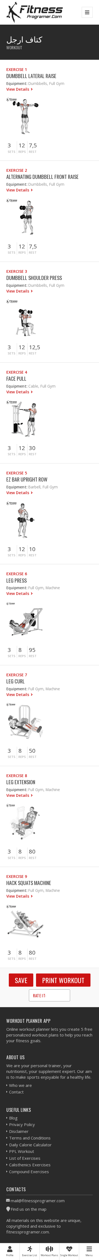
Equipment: (16, 83)
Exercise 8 (16, 775)
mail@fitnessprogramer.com (38, 1200)
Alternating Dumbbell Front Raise (42, 176)
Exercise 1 (16, 69)
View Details (18, 89)
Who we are (20, 1085)
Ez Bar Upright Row (26, 479)
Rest (33, 152)
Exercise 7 (16, 674)
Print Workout (63, 980)
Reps (22, 152)
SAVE (21, 980)
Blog (13, 1118)
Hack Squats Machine (28, 882)
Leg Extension (20, 782)
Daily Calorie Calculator (30, 1144)
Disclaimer (19, 1131)
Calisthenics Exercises (30, 1164)
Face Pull (16, 378)
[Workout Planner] (34, 12)
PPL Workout (21, 1151)
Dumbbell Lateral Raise (31, 75)
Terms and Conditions (30, 1138)
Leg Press (16, 580)
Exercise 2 (16, 170)
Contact (16, 1092)
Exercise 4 (16, 372)
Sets (11, 152)
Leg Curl (15, 681)
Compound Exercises (29, 1171)
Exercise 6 (16, 573)
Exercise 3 (16, 271)
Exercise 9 (16, 876)
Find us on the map (28, 1209)
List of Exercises (24, 1158)
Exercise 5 (16, 473)
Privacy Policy (22, 1124)
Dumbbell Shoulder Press (34, 277)
